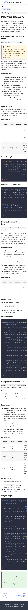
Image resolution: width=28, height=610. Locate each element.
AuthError (8, 310)
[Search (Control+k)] (25, 2)
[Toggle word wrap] (22, 161)
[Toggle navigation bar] (2, 2)
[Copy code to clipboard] (25, 161)
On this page (5, 13)
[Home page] (2, 7)
